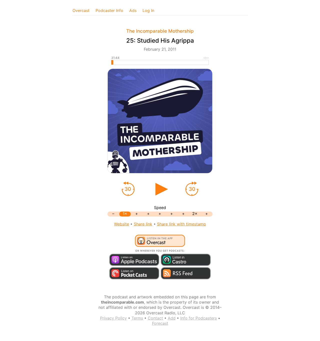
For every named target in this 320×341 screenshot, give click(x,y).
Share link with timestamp (181, 224)
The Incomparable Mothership (160, 31)
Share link (143, 224)
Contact (155, 318)
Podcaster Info (109, 10)
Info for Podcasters (198, 318)
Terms (137, 318)
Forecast (160, 323)
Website (121, 224)
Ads (132, 10)
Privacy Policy (113, 318)
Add (172, 318)
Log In (148, 10)
